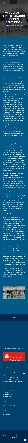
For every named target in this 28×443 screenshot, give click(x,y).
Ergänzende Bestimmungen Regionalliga (12, 381)
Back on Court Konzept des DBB (11, 379)
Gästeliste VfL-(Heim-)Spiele (10, 372)
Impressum (13, 348)
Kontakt (7, 348)
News (13, 25)
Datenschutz (20, 348)
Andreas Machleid (20, 25)
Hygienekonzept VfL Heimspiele (10, 377)
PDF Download (6, 424)
